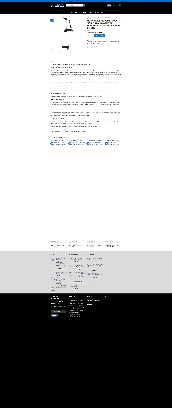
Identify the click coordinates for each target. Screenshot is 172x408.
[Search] (84, 5)
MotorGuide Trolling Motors (105, 17)
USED (93, 12)
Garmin (85, 10)
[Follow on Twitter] (119, 1)
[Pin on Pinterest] (95, 47)
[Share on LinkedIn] (98, 47)
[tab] (54, 61)
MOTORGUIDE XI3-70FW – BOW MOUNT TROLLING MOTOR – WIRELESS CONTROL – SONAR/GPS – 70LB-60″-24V (95, 244)
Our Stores (62, 10)
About (80, 404)
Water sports (116, 10)
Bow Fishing (71, 12)
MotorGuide (92, 10)
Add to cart (99, 35)
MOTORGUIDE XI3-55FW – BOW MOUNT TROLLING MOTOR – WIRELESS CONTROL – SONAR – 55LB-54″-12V (58, 244)
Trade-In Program (99, 12)
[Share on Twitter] (91, 47)
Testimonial (55, 10)
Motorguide (94, 17)
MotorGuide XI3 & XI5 (95, 43)
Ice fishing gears (71, 10)
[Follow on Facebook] (116, 1)
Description (54, 61)
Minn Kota (108, 10)
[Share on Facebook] (88, 47)
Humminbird (100, 10)
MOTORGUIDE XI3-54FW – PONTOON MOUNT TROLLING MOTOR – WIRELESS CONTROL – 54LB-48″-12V (76, 244)
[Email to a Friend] (93, 47)
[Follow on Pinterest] (80, 315)
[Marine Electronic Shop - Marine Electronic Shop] (57, 5)
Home (88, 17)
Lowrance (78, 10)
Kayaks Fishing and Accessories (83, 12)
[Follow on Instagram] (72, 315)
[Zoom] (52, 49)
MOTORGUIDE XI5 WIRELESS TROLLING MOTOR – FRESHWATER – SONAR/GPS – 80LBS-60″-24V (113, 244)
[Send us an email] (120, 1)
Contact (91, 404)
